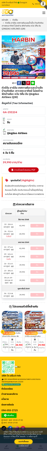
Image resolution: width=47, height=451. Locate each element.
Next (44, 332)
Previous (3, 332)
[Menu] (43, 12)
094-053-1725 (40, 4)
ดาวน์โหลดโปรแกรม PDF (24, 170)
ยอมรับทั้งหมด (24, 442)
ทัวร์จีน (15, 20)
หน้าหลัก (5, 20)
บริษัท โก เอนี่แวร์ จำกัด (11, 376)
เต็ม (37, 226)
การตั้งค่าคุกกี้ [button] (24, 446)
